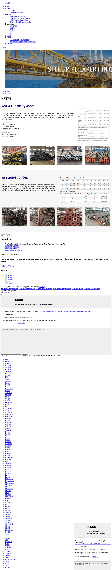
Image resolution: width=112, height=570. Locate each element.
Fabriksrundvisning (16, 12)
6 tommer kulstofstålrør (92, 289)
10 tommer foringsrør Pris (62, 289)
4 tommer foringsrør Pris (9, 289)
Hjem (7, 6)
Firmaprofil (13, 10)
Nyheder (8, 36)
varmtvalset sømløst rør (18, 16)
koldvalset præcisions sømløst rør (21, 18)
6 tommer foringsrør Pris (27, 289)
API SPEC (13, 26)
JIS (11, 34)
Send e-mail (5, 293)
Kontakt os (9, 44)
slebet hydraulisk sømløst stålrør (21, 22)
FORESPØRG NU (7, 266)
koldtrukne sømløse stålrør (19, 20)
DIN (11, 30)
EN (11, 32)
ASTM (12, 28)
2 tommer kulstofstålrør (44, 289)
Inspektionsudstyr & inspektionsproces (23, 42)
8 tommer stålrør (77, 289)
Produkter (8, 14)
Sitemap (42, 287)
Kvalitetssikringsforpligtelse (19, 40)
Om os (7, 8)
